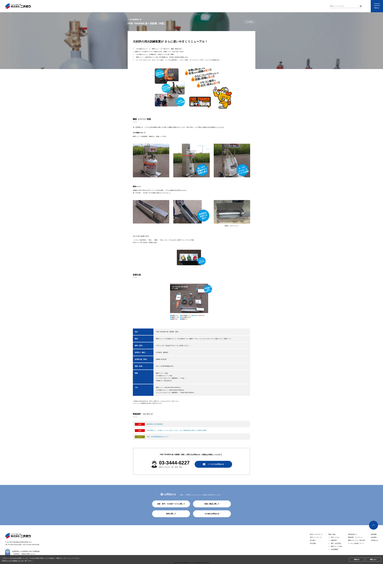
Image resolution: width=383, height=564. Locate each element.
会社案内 (374, 537)
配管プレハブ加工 (337, 546)
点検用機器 (334, 549)
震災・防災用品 (336, 543)
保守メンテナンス (315, 537)
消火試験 (313, 543)
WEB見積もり (352, 534)
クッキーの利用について (356, 543)
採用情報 (374, 534)
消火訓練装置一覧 (135, 19)
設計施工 (313, 540)
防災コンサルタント (316, 534)
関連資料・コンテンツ (355, 537)
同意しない (373, 559)
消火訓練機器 (249, 21)
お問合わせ (374, 540)
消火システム (335, 537)
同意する (357, 559)
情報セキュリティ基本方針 (356, 540)
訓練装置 (334, 540)
